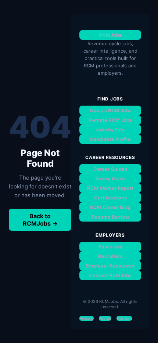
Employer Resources (110, 266)
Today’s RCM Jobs (110, 110)
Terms (105, 318)
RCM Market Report (110, 188)
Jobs (110, 35)
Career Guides (110, 169)
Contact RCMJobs (110, 275)
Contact (124, 318)
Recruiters (110, 256)
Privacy (86, 318)
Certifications (110, 198)
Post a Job (110, 247)
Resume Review (110, 217)
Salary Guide (110, 178)
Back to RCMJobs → (40, 219)
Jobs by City (110, 129)
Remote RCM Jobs (110, 120)
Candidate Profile (110, 139)
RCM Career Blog (110, 207)
